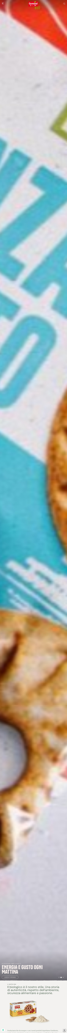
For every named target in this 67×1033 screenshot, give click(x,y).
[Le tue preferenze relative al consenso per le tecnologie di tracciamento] (3, 1030)
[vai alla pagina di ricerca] (64, 3)
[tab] (61, 977)
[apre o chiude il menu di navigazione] (3, 3)
